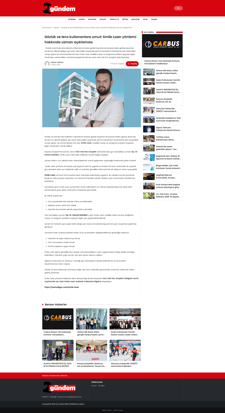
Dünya (82, 19)
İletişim (101, 385)
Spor (145, 19)
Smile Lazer (50, 175)
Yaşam (154, 19)
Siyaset (103, 19)
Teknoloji (114, 19)
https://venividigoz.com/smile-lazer (62, 287)
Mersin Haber (106, 410)
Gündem (71, 19)
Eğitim (125, 19)
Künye (94, 385)
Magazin (135, 19)
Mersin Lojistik (118, 410)
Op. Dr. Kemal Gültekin (76, 215)
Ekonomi (92, 19)
